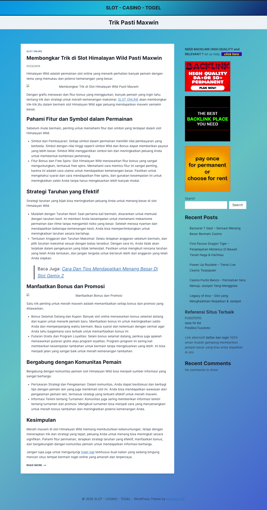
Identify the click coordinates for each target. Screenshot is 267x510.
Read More (36, 465)
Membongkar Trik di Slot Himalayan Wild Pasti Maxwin (94, 58)
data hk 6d (193, 323)
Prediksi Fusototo (197, 328)
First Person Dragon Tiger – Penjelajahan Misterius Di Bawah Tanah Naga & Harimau (213, 249)
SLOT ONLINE (34, 51)
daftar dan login (217, 337)
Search (190, 198)
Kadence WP (175, 499)
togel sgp (87, 452)
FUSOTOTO (193, 318)
